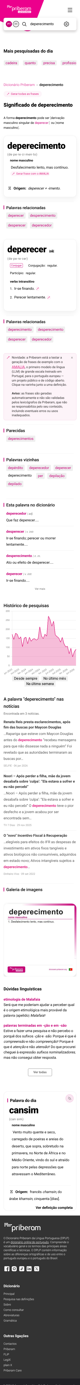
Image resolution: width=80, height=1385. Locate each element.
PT (9, 23)
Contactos (10, 1344)
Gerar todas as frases (25, 94)
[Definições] (66, 24)
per (40, 476)
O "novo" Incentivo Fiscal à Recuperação (35, 835)
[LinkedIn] (29, 1271)
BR (16, 23)
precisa (49, 63)
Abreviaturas (11, 1315)
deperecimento (20, 329)
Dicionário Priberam (19, 85)
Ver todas (40, 1072)
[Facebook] (7, 1271)
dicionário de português (30, 1242)
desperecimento (43, 215)
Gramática (10, 1320)
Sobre (7, 1304)
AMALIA (18, 367)
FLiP (6, 1354)
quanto (30, 63)
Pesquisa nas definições (19, 1299)
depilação (56, 476)
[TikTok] (21, 1271)
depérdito (15, 468)
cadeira (11, 63)
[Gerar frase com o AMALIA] (37, 288)
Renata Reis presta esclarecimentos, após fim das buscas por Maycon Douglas (37, 724)
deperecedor (42, 225)
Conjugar (16, 265)
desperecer (17, 225)
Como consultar (14, 1310)
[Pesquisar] (24, 24)
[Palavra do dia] (70, 1098)
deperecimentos (21, 439)
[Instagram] (14, 1271)
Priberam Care (13, 1370)
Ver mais (40, 588)
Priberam (9, 1349)
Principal (9, 1294)
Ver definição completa (54, 1208)
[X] (36, 1271)
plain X (8, 1365)
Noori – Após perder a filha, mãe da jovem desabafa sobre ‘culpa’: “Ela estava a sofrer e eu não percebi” (39, 781)
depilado (15, 484)
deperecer (16, 215)
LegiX (7, 1360)
